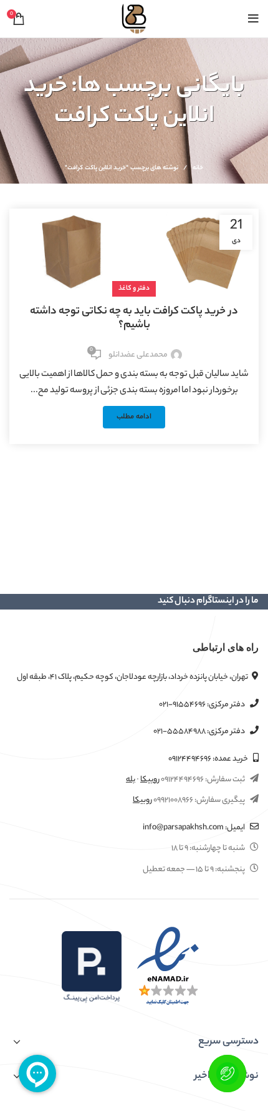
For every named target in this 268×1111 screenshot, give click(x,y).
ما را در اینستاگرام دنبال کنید (208, 601)
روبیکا (150, 779)
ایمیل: (194, 827)
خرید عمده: (208, 759)
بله (130, 779)
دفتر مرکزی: (202, 704)
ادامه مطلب (134, 417)
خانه (198, 169)
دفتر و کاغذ (134, 288)
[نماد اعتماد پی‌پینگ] (92, 966)
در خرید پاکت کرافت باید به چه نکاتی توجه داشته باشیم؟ (134, 318)
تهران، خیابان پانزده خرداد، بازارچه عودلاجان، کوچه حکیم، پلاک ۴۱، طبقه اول (132, 677)
